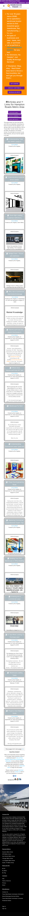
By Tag (4, 872)
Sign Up (4, 908)
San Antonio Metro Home (8, 856)
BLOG (3, 868)
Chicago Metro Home (7, 858)
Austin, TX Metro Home (8, 862)
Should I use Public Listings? (14, 88)
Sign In (4, 906)
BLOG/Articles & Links (15, 821)
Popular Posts (14, 119)
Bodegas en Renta (14, 92)
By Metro (4, 870)
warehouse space (15, 356)
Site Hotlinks (14, 112)
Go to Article (14, 144)
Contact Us (17, 771)
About (3, 885)
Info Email (20, 770)
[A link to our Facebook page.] (14, 776)
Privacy (4, 883)
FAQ (3, 878)
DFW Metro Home (6, 854)
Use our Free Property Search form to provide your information (14, 759)
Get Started (14, 83)
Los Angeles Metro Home (8, 860)
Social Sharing (14, 116)
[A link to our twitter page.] (15, 776)
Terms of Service (6, 880)
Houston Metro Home (7, 852)
